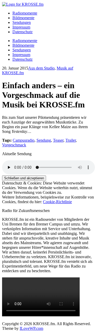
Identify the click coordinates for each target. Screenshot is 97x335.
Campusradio (23, 140)
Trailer (70, 140)
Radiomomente (24, 13)
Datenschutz (22, 32)
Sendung (43, 140)
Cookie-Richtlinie (57, 202)
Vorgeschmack (14, 145)
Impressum (21, 27)
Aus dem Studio (41, 68)
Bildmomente (23, 18)
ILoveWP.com (31, 328)
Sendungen (21, 22)
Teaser (58, 140)
